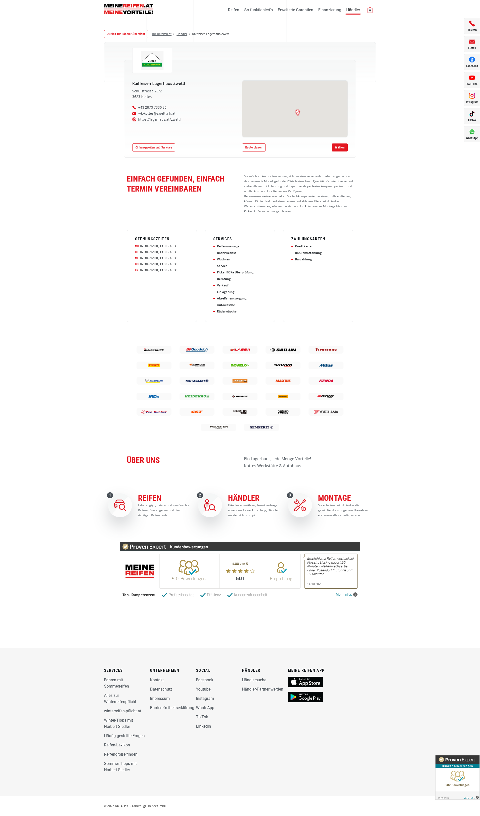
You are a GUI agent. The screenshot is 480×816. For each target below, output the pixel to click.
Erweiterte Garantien (295, 10)
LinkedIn (203, 726)
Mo (137, 246)
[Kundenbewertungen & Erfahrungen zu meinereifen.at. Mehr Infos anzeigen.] (457, 777)
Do (136, 264)
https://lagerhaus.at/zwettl (159, 119)
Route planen (253, 147)
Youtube (203, 689)
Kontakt (157, 680)
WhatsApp (205, 707)
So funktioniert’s (258, 10)
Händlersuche (254, 680)
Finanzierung (329, 10)
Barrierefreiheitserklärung (172, 707)
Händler (353, 10)
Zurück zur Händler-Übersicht (126, 34)
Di (136, 252)
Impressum (160, 698)
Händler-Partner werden (262, 689)
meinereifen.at (162, 34)
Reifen (233, 10)
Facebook (204, 680)
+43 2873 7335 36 (152, 107)
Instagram (205, 698)
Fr (136, 270)
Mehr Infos (344, 594)
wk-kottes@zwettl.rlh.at (157, 113)
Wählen (339, 147)
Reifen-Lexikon (117, 745)
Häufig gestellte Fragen (124, 735)
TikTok (202, 717)
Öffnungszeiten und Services (154, 147)
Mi (136, 258)
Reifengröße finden (121, 754)
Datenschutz (161, 689)
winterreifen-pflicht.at (122, 711)
